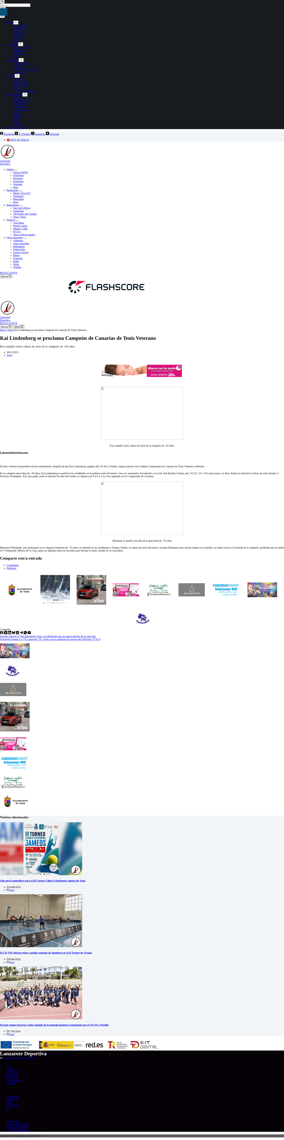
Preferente (18, 175)
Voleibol (11, 1083)
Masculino (18, 199)
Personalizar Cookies (17, 1130)
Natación (18, 258)
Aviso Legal (13, 1121)
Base (15, 187)
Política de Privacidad (18, 1124)
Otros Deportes (14, 237)
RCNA (17, 231)
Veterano (17, 184)
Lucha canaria (14, 1080)
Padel (16, 261)
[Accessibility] (3, 12)
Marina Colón (20, 228)
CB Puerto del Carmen (25, 214)
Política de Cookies (17, 1127)
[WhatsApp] (26, 633)
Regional (18, 178)
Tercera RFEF (20, 172)
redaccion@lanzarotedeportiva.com (19, 1058)
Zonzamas (18, 211)
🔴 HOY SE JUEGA (18, 139)
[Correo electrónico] (29, 633)
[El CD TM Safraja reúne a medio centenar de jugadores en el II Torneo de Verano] (41, 946)
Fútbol (10, 169)
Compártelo (13, 565)
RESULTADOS (8, 272)
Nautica (11, 219)
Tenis (16, 264)
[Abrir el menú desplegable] (16, 170)
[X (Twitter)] (6, 633)
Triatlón (17, 267)
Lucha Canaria (20, 252)
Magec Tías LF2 (21, 193)
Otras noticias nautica (24, 234)
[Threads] (18, 633)
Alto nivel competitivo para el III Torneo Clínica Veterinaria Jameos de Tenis (42, 880)
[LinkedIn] (10, 633)
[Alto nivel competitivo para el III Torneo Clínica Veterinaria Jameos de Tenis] (41, 874)
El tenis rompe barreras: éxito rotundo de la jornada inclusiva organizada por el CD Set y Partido (54, 1025)
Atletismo (18, 240)
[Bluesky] (14, 633)
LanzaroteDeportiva (5, 162)
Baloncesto (12, 190)
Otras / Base (19, 216)
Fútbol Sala (19, 249)
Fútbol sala (12, 1077)
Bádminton (19, 246)
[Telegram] (22, 633)
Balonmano (13, 205)
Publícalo (11, 568)
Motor (16, 255)
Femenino (18, 181)
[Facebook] (2, 633)
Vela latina (18, 222)
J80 (8, 1108)
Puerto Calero (20, 225)
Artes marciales (21, 243)
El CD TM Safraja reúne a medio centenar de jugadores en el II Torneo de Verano (46, 952)
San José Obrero (21, 208)
